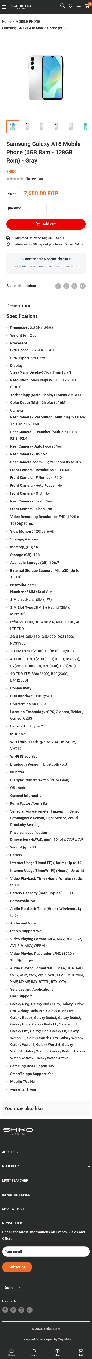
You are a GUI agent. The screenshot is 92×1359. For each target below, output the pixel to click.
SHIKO (11, 172)
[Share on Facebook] (58, 285)
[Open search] (62, 5)
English (9, 1287)
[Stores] (70, 5)
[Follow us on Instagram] (21, 1310)
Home (6, 22)
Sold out (49, 224)
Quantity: (13, 208)
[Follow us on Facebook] (5, 1310)
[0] (87, 5)
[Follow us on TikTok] (30, 1310)
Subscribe (17, 1267)
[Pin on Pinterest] (66, 285)
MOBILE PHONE (28, 22)
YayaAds (64, 1339)
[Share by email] (83, 285)
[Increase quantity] (51, 208)
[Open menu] (4, 7)
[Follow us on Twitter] (13, 1310)
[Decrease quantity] (28, 208)
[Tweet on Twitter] (74, 285)
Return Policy (73, 244)
